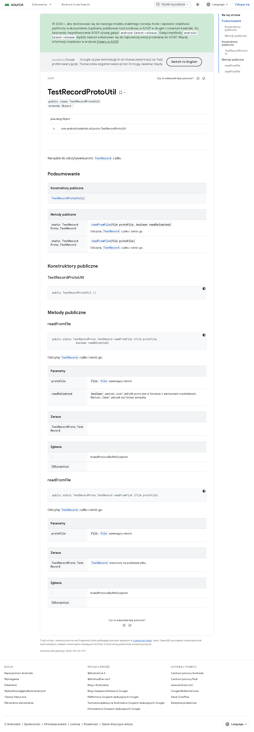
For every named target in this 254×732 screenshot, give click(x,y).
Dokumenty (39, 4)
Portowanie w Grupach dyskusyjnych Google (114, 708)
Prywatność (91, 724)
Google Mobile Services (185, 691)
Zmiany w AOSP (107, 42)
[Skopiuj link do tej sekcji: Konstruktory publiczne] (101, 266)
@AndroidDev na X (99, 679)
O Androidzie (12, 724)
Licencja (75, 724)
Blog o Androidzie (98, 685)
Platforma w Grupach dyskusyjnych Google (113, 697)
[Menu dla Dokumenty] (52, 4)
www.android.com (182, 685)
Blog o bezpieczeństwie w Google (108, 691)
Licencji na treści (142, 640)
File (104, 381)
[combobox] (172, 4)
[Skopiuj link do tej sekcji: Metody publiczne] (89, 313)
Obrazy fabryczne (15, 697)
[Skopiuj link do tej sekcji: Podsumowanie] (83, 174)
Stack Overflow (180, 697)
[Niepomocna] (203, 78)
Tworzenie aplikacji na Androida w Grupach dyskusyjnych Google (126, 702)
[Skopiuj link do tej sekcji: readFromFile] (74, 324)
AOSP (51, 78)
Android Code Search (76, 4)
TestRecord (103, 158)
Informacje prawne (55, 724)
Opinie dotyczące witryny (117, 724)
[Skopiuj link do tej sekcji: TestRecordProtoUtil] (87, 278)
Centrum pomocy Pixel (184, 679)
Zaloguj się (242, 4)
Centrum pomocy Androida (187, 673)
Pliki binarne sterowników (19, 702)
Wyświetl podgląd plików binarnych (25, 691)
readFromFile (100, 224)
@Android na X (96, 673)
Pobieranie (10, 685)
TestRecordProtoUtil (67, 198)
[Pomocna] (198, 78)
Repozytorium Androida (18, 673)
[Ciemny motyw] (204, 288)
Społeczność (32, 724)
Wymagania (11, 679)
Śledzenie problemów (184, 702)
